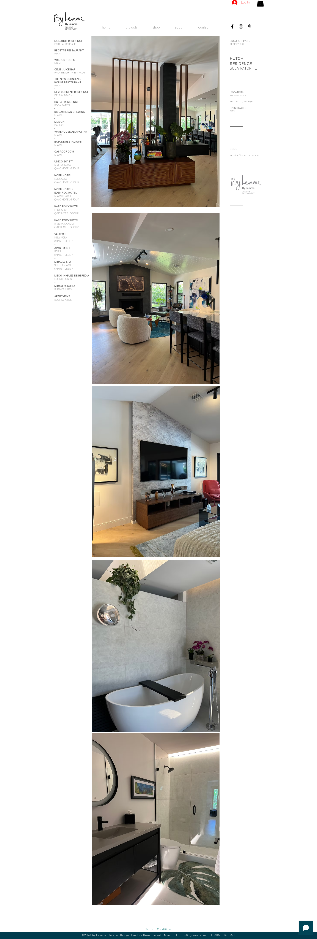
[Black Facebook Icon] (232, 26)
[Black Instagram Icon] (241, 26)
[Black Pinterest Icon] (249, 26)
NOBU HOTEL (62, 189)
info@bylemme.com (194, 934)
